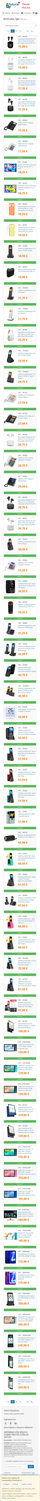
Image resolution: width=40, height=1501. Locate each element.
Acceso (17, 13)
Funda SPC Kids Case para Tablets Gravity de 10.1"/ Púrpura (27, 188)
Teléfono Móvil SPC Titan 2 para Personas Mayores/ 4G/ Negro (27, 753)
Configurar (6, 1484)
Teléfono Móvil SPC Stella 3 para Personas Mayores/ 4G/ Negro (26, 879)
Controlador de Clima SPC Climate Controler (27, 710)
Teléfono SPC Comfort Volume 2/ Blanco (25, 564)
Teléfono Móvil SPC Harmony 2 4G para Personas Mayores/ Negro (27, 984)
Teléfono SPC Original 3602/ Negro (25, 124)
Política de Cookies (8, 1498)
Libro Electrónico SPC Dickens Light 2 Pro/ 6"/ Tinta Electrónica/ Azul (26, 1109)
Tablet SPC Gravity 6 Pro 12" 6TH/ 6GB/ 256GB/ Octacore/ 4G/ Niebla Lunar (26, 1320)
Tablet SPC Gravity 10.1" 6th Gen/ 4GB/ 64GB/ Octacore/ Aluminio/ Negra (26, 1089)
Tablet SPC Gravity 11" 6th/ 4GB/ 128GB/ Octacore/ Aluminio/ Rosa (27, 1172)
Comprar (20, 53)
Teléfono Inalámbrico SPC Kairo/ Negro (27, 543)
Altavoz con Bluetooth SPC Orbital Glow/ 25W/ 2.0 (27, 606)
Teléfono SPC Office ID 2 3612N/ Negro (26, 417)
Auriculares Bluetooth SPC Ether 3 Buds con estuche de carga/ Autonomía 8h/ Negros (27, 105)
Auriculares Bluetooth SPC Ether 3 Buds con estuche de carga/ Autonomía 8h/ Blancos (27, 84)
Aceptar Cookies (26, 1484)
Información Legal (28, 1473)
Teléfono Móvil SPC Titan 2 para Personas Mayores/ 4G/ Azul (27, 795)
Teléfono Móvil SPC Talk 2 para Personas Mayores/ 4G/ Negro (27, 586)
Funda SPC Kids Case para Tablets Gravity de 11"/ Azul (27, 167)
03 (20, 31)
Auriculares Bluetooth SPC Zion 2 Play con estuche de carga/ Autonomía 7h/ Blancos (27, 63)
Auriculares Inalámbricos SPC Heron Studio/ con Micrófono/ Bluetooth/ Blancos (26, 335)
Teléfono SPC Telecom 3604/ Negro (26, 480)
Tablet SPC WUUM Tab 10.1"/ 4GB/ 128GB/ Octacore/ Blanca (25, 1235)
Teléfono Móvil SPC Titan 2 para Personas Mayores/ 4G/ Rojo (27, 774)
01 (12, 31)
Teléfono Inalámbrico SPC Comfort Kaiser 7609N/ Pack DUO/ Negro (27, 900)
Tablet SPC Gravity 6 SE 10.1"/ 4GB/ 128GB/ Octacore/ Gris (26, 1046)
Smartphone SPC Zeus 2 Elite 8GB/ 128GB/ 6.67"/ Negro (26, 1361)
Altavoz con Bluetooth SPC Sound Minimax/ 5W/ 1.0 (27, 270)
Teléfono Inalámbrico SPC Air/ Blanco (27, 312)
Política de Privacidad (9, 1456)
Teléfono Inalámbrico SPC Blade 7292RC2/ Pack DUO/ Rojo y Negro (27, 690)
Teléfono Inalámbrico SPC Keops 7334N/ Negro (27, 249)
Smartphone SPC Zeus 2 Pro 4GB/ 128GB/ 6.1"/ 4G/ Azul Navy (26, 1340)
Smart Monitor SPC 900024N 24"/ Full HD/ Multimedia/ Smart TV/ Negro (25, 1215)
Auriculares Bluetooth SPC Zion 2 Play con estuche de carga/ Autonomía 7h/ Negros (27, 42)
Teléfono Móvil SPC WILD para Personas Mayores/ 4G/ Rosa (26, 921)
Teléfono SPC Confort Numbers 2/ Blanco (25, 459)
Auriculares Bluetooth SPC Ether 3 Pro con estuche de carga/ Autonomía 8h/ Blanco (27, 524)
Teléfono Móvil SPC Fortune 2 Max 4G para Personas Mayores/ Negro (27, 732)
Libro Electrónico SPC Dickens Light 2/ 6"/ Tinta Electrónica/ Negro (26, 1026)
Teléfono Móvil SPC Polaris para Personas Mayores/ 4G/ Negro (25, 1005)
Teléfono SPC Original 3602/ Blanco (25, 145)
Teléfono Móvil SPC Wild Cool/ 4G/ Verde (26, 815)
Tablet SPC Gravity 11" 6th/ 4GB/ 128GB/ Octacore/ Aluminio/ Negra (25, 1152)
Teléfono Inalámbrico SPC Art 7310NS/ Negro (27, 354)
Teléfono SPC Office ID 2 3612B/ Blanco (26, 396)
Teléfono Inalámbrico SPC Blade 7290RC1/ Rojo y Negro (27, 376)
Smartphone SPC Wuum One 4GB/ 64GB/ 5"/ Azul (26, 1255)
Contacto (27, 13)
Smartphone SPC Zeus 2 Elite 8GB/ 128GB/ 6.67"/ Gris (26, 1382)
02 (16, 31)
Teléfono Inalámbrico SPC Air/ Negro (27, 291)
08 (27, 31)
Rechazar (15, 1484)
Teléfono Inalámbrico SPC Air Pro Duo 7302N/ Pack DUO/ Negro (27, 648)
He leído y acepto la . (20, 1461)
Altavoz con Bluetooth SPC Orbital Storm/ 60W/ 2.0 (27, 836)
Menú (7, 13)
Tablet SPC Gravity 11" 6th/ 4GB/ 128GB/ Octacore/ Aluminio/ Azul (26, 1193)
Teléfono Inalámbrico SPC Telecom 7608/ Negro (27, 626)
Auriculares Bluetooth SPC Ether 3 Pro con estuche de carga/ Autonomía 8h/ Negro (27, 503)
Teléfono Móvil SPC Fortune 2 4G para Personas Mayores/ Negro (27, 669)
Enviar (31, 1466)
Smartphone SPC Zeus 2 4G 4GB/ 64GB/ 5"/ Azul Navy (26, 1298)
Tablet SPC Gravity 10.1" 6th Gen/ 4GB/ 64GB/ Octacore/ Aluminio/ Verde (26, 1068)
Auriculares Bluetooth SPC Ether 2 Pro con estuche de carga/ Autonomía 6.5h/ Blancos (27, 440)
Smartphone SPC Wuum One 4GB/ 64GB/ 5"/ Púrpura (26, 1277)
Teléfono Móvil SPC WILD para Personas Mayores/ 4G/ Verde (26, 858)
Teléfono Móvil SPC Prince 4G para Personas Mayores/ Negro (27, 963)
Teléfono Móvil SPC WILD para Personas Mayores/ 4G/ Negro (26, 942)
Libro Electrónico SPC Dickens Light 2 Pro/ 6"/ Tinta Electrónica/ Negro (26, 1130)
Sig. (32, 31)
